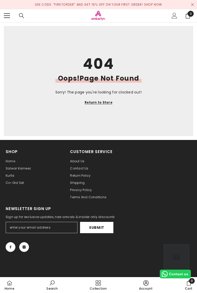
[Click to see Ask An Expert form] (176, 257)
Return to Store (98, 102)
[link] (52, 285)
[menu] (7, 16)
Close (192, 5)
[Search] (21, 16)
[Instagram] (24, 247)
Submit (96, 227)
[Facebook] (10, 247)
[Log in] (174, 15)
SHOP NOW (153, 4)
